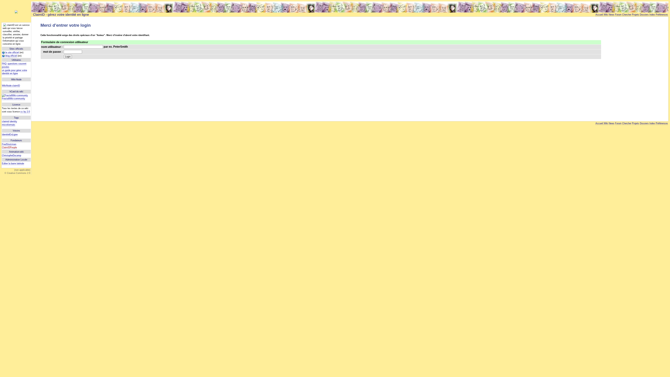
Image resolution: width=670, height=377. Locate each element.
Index (652, 14)
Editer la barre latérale (13, 163)
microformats (8, 124)
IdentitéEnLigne (10, 134)
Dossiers (644, 14)
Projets (635, 14)
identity (13, 121)
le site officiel (12, 52)
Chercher (626, 14)
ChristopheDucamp (11, 155)
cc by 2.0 (25, 111)
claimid (5, 121)
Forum (618, 14)
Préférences (662, 14)
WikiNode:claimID (11, 85)
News (611, 14)
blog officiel (11, 55)
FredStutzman (9, 144)
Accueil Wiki (601, 14)
